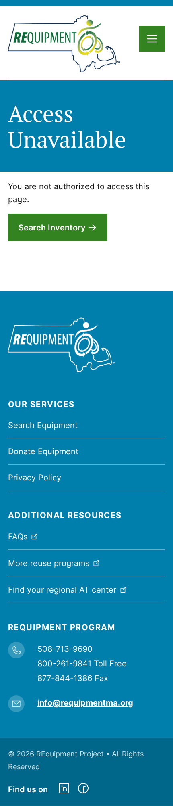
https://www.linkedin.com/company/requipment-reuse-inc (64, 789)
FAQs (17, 536)
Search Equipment (43, 425)
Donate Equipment (43, 451)
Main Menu (152, 39)
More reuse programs (48, 563)
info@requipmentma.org (85, 703)
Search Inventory (52, 227)
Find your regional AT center (62, 590)
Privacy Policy (34, 477)
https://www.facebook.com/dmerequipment (83, 789)
